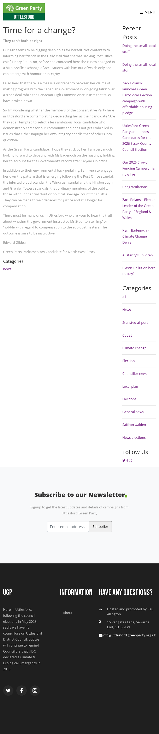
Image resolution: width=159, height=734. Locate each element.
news (7, 269)
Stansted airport (135, 322)
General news (133, 412)
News (126, 309)
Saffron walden (134, 424)
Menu (149, 12)
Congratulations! (135, 187)
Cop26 (127, 335)
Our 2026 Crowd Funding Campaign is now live (138, 168)
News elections (134, 437)
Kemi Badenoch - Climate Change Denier (135, 236)
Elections (129, 399)
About (67, 613)
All (124, 297)
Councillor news (134, 373)
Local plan (130, 386)
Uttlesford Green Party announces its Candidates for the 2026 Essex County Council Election (137, 137)
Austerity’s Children (137, 255)
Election (128, 361)
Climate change (134, 348)
